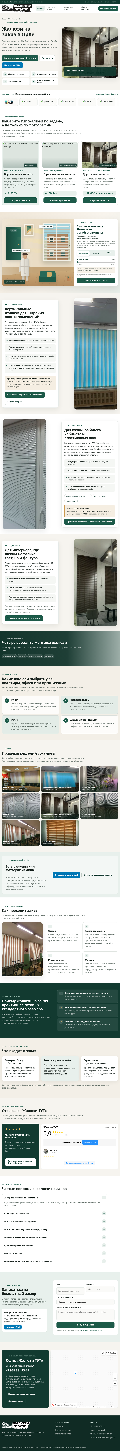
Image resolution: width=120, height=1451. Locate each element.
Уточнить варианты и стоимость (23, 618)
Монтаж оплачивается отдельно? (20, 1221)
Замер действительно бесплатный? (21, 1197)
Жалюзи (40, 8)
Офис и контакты (85, 8)
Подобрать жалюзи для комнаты (96, 281)
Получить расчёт (19, 200)
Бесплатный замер (108, 8)
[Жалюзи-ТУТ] (16, 1425)
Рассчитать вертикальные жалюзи (24, 394)
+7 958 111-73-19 (17, 1370)
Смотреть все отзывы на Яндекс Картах (20, 1162)
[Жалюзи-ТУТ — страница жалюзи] (17, 8)
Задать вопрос (14, 401)
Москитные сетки (68, 8)
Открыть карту (15, 1401)
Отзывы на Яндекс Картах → (107, 94)
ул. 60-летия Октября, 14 (101, 1433)
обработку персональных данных (92, 1330)
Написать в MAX (12, 65)
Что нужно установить (64, 1297)
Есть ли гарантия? (13, 1253)
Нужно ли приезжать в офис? (18, 1245)
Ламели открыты (83, 253)
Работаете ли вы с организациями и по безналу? (28, 1261)
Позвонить (47, 58)
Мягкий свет (96, 253)
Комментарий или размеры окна (68, 1307)
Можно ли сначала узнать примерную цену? (26, 1229)
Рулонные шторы (51, 8)
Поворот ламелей (83, 259)
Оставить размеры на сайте (98, 875)
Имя (58, 1284)
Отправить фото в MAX (66, 875)
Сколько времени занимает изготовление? (25, 1237)
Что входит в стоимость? (16, 1213)
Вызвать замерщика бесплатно (20, 58)
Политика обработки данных (103, 1437)
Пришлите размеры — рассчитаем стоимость (89, 521)
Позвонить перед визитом (21, 1394)
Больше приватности (108, 253)
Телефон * (90, 1284)
